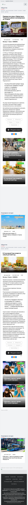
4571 (14, 175)
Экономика (20, 476)
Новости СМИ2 (4, 410)
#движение (14, 125)
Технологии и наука (10, 10)
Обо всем (20, 10)
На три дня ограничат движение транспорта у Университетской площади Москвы (12, 155)
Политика (13, 476)
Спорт (20, 479)
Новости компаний (19, 481)
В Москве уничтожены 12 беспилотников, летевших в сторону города (12, 235)
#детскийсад (14, 348)
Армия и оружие (19, 217)
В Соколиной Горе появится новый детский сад (13, 179)
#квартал (18, 345)
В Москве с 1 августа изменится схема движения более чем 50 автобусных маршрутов (13, 458)
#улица (17, 122)
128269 (13, 454)
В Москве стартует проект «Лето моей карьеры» (12, 379)
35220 (14, 375)
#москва (9, 119)
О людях (24, 10)
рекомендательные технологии (14, 502)
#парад (10, 122)
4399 (14, 149)
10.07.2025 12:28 (8, 175)
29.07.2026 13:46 (7, 454)
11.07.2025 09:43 (15, 39)
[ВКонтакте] (12, 134)
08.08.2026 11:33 (7, 231)
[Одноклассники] (14, 134)
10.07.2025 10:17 (8, 375)
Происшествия (8, 481)
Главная (7, 476)
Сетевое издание (12, 490)
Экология (3, 10)
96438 (13, 231)
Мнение (2, 248)
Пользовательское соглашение (15, 495)
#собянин (10, 345)
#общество (18, 119)
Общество (20, 140)
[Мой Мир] (16, 134)
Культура (15, 479)
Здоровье (6, 248)
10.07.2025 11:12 (8, 149)
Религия (15, 10)
